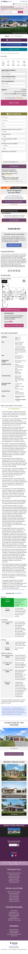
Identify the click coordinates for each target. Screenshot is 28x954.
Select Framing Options (8, 81)
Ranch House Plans (14, 879)
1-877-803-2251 (23, 1)
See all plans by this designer (14, 754)
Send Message (14, 166)
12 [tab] (24, 35)
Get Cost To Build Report (14, 201)
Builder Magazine (14, 932)
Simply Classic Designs (14, 915)
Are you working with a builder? (9, 139)
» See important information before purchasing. (12, 589)
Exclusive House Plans (14, 893)
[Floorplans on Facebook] (12, 855)
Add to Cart (14, 103)
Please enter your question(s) (9, 151)
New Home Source (14, 929)
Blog (20, 862)
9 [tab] (17, 35)
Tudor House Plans (14, 882)
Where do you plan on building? (10, 143)
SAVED (15, 4)
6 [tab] (11, 35)
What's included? (5, 71)
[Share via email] (8, 271)
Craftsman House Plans (14, 876)
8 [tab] (15, 35)
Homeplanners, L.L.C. (14, 912)
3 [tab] (5, 35)
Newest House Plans (14, 898)
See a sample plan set (14, 408)
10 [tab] (19, 35)
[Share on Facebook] (14, 271)
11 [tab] (22, 35)
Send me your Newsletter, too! (10, 162)
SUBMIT (20, 12)
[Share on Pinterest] (19, 271)
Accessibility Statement (22, 949)
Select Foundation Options (8, 76)
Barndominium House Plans (14, 873)
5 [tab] (9, 35)
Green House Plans (14, 895)
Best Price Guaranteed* (20, 91)
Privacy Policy (20, 9)
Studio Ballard (14, 917)
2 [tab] (3, 35)
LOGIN (24, 4)
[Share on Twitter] (16, 271)
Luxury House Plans (14, 896)
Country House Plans (14, 874)
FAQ (24, 862)
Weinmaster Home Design (14, 920)
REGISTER (20, 4)
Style (5, 53)
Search (4, 862)
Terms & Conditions (11, 9)
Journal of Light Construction (14, 934)
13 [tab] (26, 35)
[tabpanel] (14, 25)
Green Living (14, 910)
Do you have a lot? (6, 134)
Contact (16, 864)
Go (17, 845)
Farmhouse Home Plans (14, 877)
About (11, 864)
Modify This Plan (14, 49)
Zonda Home (14, 935)
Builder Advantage (14, 931)
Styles (9, 862)
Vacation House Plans (14, 901)
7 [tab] (13, 35)
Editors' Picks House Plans (14, 892)
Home (2, 53)
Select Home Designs (14, 913)
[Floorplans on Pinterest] (15, 855)
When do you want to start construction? (12, 129)
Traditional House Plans (14, 881)
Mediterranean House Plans (13, 53)
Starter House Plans (14, 899)
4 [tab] (7, 35)
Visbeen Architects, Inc (14, 918)
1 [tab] (1, 35)
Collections (15, 862)
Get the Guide (14, 220)
